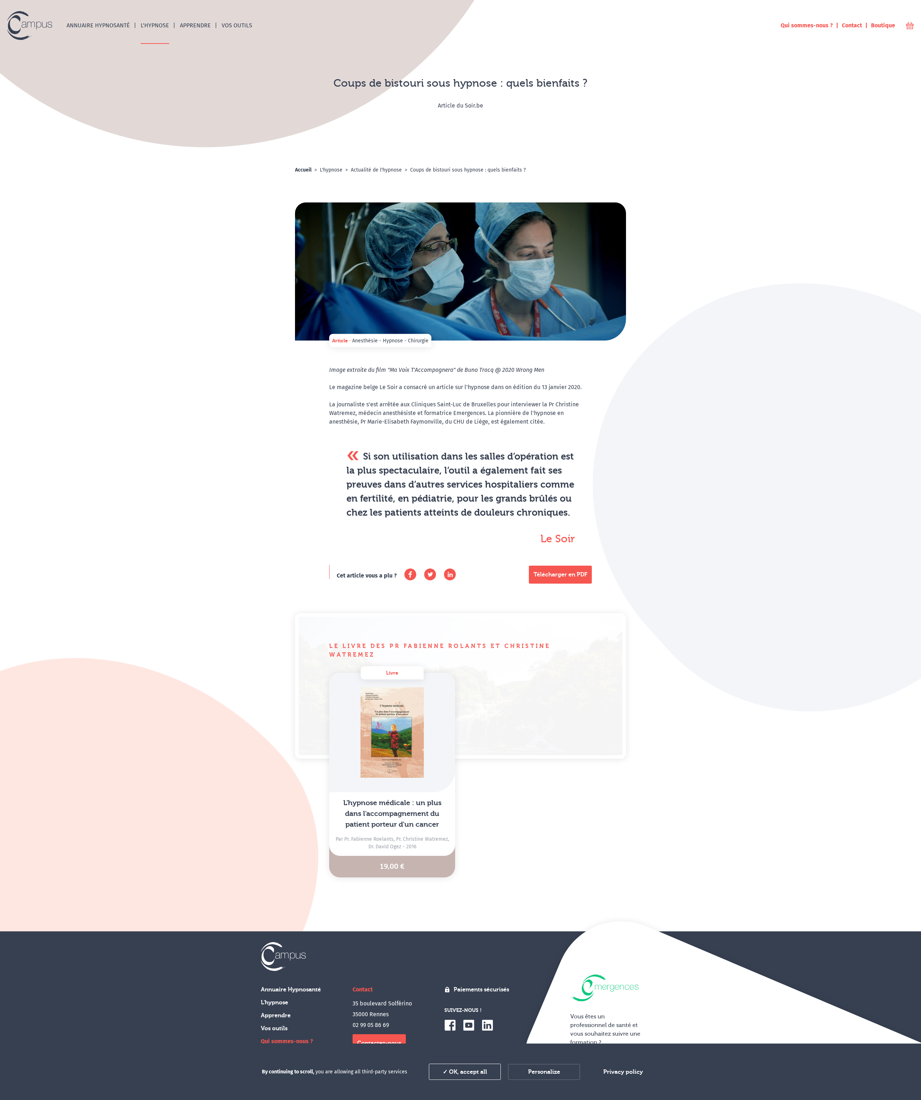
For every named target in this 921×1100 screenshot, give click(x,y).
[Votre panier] (910, 26)
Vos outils (274, 1028)
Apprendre (276, 1015)
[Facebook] (410, 574)
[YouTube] (469, 1025)
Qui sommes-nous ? (287, 1041)
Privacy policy (623, 1072)
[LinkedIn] (450, 574)
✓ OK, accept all (465, 1072)
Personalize (544, 1072)
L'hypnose (274, 1002)
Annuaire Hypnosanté (291, 989)
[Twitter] (430, 574)
